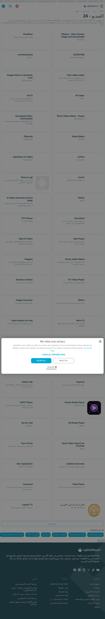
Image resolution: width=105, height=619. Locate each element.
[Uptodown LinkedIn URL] (79, 570)
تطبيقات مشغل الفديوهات (77, 535)
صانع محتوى (45, 535)
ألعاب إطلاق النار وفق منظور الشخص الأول (46, 1)
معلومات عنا (95, 584)
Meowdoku (23, 1)
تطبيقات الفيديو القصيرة (95, 535)
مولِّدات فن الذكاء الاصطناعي (11, 1)
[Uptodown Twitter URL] (88, 570)
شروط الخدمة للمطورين (27, 598)
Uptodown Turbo (58, 599)
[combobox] (100, 341)
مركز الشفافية (94, 595)
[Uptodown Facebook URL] (74, 570)
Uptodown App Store (59, 584)
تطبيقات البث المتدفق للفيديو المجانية (12, 535)
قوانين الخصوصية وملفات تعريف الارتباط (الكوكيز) (24, 589)
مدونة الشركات (93, 603)
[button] (52, 354)
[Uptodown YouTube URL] (98, 570)
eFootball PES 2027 (82, 1)
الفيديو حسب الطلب (32, 535)
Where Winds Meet (94, 1)
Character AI (31, 1)
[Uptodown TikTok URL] (93, 570)
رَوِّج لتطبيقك (63, 591)
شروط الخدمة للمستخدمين (26, 584)
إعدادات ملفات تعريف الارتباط (25, 594)
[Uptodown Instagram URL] (84, 570)
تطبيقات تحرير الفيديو (59, 535)
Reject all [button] (63, 361)
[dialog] (52, 356)
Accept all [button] (41, 361)
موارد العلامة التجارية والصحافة (87, 599)
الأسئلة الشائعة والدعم (59, 603)
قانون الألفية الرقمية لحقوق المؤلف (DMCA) (23, 603)
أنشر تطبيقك (63, 588)
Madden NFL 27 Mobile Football (66, 1)
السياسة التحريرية (92, 591)
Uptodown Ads (61, 595)
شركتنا (97, 588)
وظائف (97, 607)
